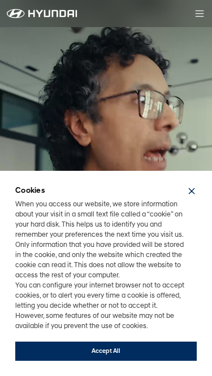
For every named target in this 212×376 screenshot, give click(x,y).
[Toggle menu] (199, 13)
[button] (192, 191)
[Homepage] (42, 13)
